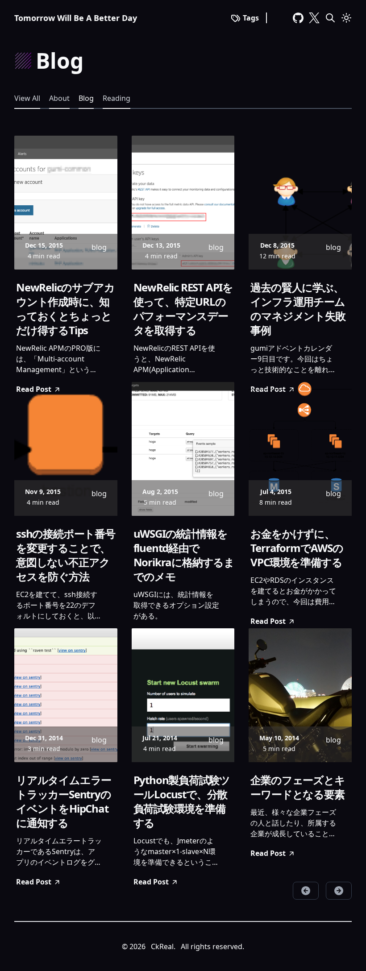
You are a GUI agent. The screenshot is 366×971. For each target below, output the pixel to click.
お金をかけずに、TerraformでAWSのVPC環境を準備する (296, 548)
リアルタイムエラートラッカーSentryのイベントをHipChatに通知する (63, 801)
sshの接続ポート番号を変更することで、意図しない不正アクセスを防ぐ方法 (65, 555)
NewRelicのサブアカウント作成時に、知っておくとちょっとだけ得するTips (65, 308)
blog (86, 98)
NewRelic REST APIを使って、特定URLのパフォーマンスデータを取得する (183, 308)
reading (116, 98)
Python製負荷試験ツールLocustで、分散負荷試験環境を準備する (181, 801)
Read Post (268, 621)
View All (27, 98)
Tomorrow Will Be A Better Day (75, 17)
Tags (251, 18)
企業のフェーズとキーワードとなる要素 (297, 787)
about (59, 98)
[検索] (330, 17)
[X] (314, 17)
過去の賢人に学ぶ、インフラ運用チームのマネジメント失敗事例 (297, 308)
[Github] (298, 17)
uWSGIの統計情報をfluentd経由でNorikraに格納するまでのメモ (183, 555)
